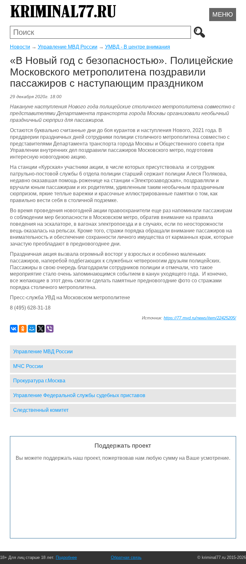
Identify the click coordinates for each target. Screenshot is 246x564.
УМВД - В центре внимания (137, 47)
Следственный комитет (41, 410)
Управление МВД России (67, 47)
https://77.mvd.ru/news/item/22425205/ (200, 318)
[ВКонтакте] (14, 329)
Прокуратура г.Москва (39, 380)
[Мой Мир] (32, 329)
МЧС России (28, 366)
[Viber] (49, 329)
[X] (41, 329)
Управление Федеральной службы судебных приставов (79, 395)
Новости (20, 47)
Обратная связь (126, 557)
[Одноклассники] (23, 329)
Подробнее (66, 557)
